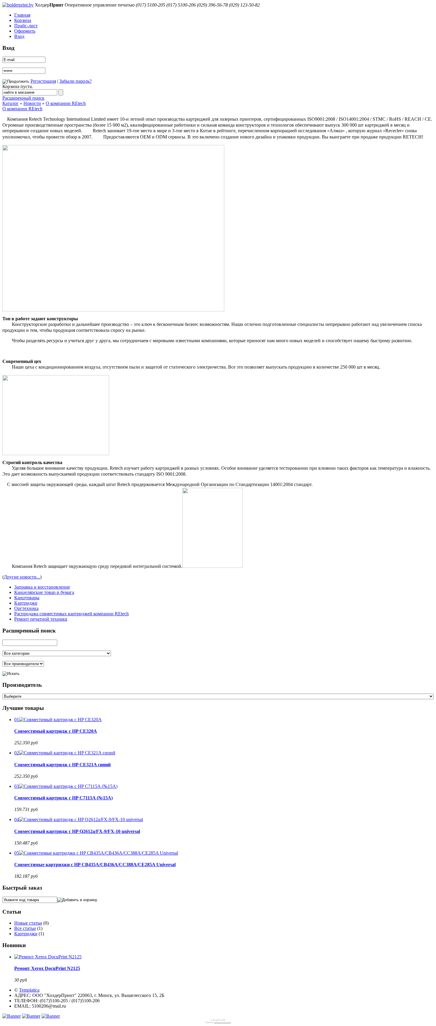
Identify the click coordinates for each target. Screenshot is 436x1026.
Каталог (10, 103)
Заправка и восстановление (42, 587)
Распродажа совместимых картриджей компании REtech (71, 613)
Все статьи (25, 928)
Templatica (29, 989)
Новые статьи (28, 922)
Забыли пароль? (75, 81)
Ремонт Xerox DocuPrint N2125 (47, 968)
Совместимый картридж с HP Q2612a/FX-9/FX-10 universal (77, 831)
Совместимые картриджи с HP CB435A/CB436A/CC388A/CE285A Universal (95, 864)
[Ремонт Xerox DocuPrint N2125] (48, 956)
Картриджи (25, 603)
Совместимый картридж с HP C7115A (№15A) (63, 797)
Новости (32, 103)
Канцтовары (26, 597)
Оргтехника (26, 608)
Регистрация (43, 81)
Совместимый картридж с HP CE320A (55, 731)
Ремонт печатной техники (40, 619)
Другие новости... (22, 576)
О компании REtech (66, 103)
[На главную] (18, 4)
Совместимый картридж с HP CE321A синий (62, 764)
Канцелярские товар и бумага (44, 592)
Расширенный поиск (23, 98)
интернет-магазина (222, 1022)
